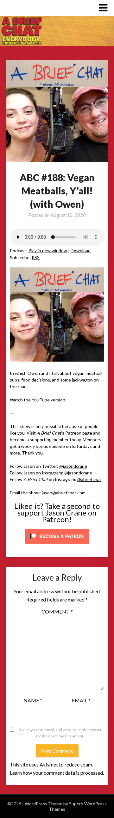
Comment (57, 611)
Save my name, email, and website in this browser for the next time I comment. (60, 732)
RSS (36, 257)
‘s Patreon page (64, 433)
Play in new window (47, 250)
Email (81, 700)
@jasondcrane (73, 466)
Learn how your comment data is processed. (57, 773)
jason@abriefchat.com (64, 492)
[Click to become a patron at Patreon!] (57, 545)
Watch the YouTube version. (38, 399)
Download (81, 250)
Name (32, 700)
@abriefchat (89, 479)
